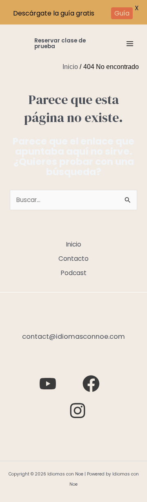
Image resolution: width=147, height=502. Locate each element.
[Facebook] (91, 383)
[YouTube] (47, 383)
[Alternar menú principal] (130, 43)
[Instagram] (77, 410)
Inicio (73, 244)
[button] (64, 43)
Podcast (74, 273)
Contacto (73, 258)
